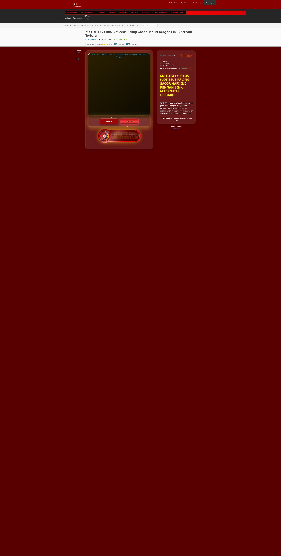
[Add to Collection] (79, 59)
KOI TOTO (102, 12)
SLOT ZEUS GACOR (77, 12)
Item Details (90, 44)
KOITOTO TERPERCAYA (178, 68)
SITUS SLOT (113, 12)
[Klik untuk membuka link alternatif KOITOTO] (119, 84)
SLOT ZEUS (124, 12)
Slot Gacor (92, 39)
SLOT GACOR (136, 12)
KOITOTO (92, 12)
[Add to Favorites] (79, 52)
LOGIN (109, 121)
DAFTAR (129, 121)
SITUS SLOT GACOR (151, 12)
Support (134, 44)
